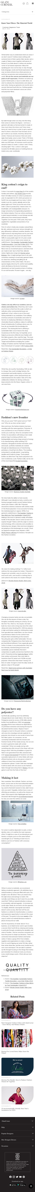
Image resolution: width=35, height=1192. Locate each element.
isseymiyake (22, 611)
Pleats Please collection (9, 532)
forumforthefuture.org (22, 409)
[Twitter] (17, 1177)
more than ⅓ (20, 191)
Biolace (25, 768)
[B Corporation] (17, 1156)
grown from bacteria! (11, 755)
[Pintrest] (24, 1177)
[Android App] (21, 1185)
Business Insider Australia (22, 492)
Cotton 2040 (29, 346)
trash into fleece (23, 654)
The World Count (20, 193)
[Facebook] (10, 1177)
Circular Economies (21, 461)
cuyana (22, 298)
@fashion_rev (22, 882)
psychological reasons (26, 796)
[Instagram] (14, 1177)
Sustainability (5, 19)
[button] (32, 3)
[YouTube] (20, 1177)
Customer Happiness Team (11, 27)
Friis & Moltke (22, 824)
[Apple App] (13, 1185)
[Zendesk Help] (31, 1186)
